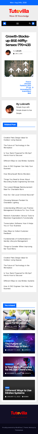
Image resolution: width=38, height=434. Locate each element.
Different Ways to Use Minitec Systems (19, 161)
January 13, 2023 (14, 396)
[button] (30, 23)
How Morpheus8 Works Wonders (17, 174)
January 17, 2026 (14, 350)
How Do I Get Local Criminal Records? (19, 195)
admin (26, 396)
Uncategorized (10, 317)
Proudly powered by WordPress (12, 427)
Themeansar (19, 430)
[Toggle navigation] (17, 23)
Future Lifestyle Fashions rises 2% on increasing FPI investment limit (25, 87)
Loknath (18, 51)
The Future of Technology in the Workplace (16, 346)
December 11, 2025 (14, 373)
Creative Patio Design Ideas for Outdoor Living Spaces (18, 323)
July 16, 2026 (12, 326)
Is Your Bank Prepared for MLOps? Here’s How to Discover (19, 370)
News (7, 387)
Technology (9, 341)
